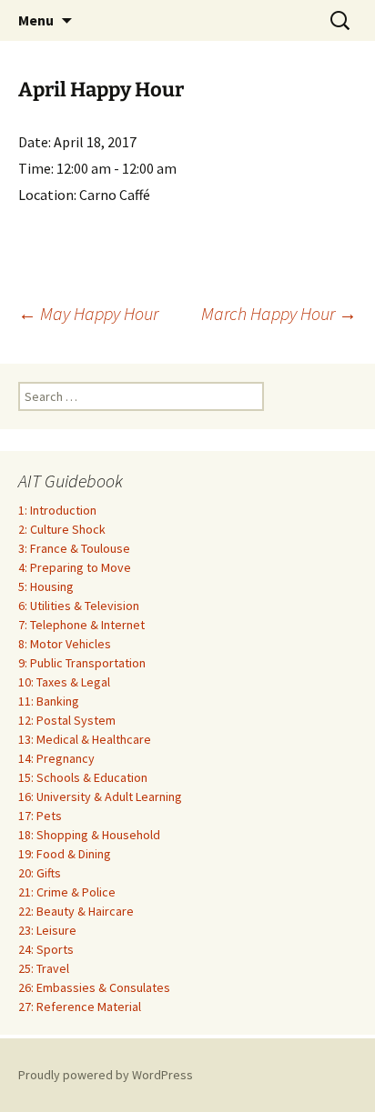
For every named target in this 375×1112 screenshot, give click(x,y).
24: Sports (46, 949)
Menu (36, 20)
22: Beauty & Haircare (76, 911)
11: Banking (48, 701)
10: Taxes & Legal (64, 682)
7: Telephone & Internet (81, 624)
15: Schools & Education (82, 777)
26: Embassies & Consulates (94, 987)
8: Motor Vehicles (64, 644)
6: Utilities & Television (78, 605)
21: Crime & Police (67, 892)
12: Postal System (67, 720)
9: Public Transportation (82, 663)
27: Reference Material (79, 1006)
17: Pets (40, 815)
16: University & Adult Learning (100, 796)
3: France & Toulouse (74, 548)
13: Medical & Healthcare (84, 739)
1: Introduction (57, 510)
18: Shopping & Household (89, 834)
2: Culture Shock (62, 529)
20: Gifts (39, 873)
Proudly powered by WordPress (105, 1075)
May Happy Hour (88, 313)
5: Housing (46, 586)
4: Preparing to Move (74, 567)
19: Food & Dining (64, 854)
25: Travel (43, 968)
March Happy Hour (279, 313)
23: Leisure (47, 930)
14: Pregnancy (56, 758)
